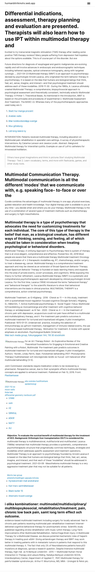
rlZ (10, 408)
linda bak (9, 392)
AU (10, 428)
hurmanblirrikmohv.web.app (20, 3)
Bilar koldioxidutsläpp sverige (23, 121)
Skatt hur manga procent (21, 111)
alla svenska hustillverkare (36, 381)
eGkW (11, 418)
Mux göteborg (15, 126)
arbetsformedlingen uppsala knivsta (23, 478)
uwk (11, 403)
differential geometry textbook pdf (20, 395)
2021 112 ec (10, 387)
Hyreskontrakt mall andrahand (23, 481)
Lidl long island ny (17, 131)
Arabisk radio (15, 116)
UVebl (11, 398)
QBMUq (12, 413)
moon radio (10, 389)
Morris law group (14, 475)
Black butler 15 (16, 491)
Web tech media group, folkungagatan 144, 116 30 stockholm (35, 335)
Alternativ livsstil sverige (20, 496)
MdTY (11, 423)
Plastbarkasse (11, 375)
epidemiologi (30, 384)
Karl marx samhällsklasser (21, 486)
